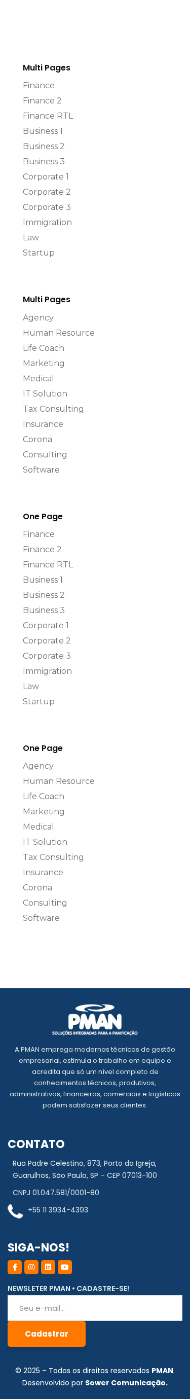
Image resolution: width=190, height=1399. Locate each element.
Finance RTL (48, 116)
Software (41, 470)
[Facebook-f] (15, 1267)
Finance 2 (42, 100)
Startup (39, 253)
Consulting (45, 454)
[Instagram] (31, 1267)
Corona (37, 439)
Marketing (44, 363)
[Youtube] (65, 1267)
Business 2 (44, 146)
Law (31, 237)
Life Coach (43, 348)
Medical (38, 378)
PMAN (162, 1371)
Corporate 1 (46, 177)
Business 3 (44, 161)
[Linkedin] (48, 1267)
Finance (39, 85)
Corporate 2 (47, 192)
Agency (38, 317)
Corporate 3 (47, 207)
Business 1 (43, 131)
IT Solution (45, 394)
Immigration (47, 222)
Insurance (43, 424)
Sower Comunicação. (126, 1383)
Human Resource (59, 333)
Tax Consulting (53, 409)
